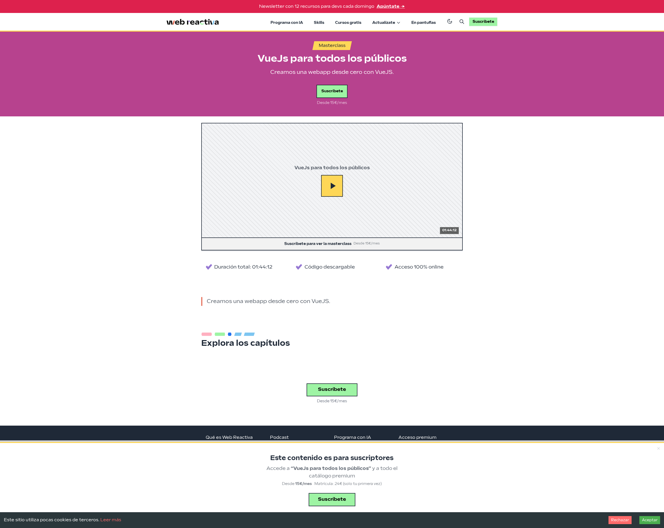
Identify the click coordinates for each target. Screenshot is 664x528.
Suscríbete (332, 91)
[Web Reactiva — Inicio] (193, 22)
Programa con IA (287, 22)
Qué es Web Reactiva (229, 437)
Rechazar (620, 520)
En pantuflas (423, 22)
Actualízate (383, 22)
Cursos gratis (348, 22)
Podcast (279, 437)
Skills (319, 22)
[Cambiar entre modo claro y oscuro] (450, 21)
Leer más (110, 520)
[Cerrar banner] (658, 448)
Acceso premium (417, 437)
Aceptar (650, 520)
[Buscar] (462, 22)
